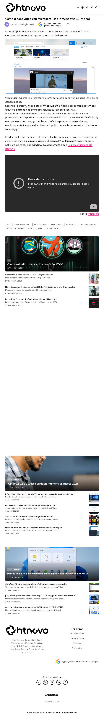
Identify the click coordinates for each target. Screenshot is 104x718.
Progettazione (89, 224)
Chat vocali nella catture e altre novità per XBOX (34, 264)
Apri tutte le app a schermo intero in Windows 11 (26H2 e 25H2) (34, 607)
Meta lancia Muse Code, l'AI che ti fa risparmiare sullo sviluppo (33, 527)
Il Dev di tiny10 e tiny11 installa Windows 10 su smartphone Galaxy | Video (39, 494)
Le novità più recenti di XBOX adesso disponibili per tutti (31, 299)
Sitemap (77, 643)
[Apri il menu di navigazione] (78, 7)
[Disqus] (52, 346)
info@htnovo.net (52, 701)
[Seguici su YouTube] (58, 682)
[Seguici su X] (91, 7)
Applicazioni (40, 224)
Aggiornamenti (22, 224)
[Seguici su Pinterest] (65, 682)
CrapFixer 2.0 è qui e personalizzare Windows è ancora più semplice (36, 584)
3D (8, 224)
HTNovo (8, 281)
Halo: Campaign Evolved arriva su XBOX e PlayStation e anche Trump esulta (40, 287)
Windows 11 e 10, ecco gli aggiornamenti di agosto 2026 (42, 483)
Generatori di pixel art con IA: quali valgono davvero (29, 275)
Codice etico (77, 648)
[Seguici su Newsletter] (52, 682)
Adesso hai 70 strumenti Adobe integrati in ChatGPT (29, 516)
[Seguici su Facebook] (86, 7)
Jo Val (14, 24)
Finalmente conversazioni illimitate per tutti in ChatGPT (31, 505)
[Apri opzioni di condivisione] (68, 24)
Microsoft (93, 213)
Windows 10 (52, 228)
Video (31, 228)
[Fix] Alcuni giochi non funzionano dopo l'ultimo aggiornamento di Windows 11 (41, 595)
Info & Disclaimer (77, 633)
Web (40, 228)
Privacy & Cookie (77, 638)
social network (15, 228)
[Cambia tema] (82, 7)
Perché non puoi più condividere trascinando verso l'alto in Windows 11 (47, 573)
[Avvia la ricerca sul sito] (96, 7)
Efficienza (56, 224)
